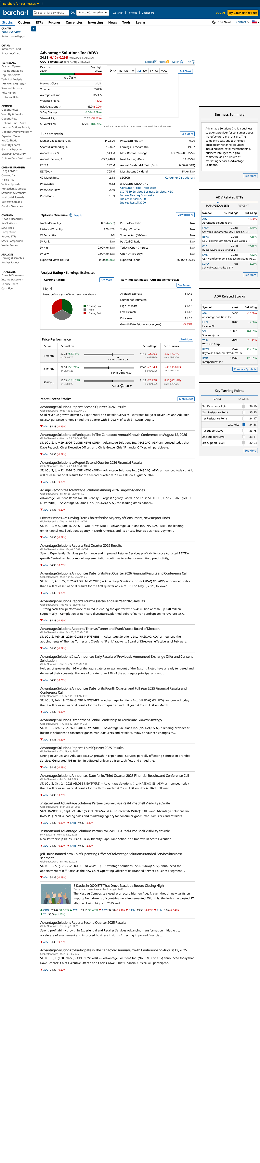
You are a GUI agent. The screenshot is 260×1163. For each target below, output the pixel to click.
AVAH (76, 910)
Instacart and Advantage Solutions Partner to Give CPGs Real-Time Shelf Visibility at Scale (105, 803)
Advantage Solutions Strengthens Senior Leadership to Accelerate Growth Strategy (101, 720)
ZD (45, 914)
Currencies (74, 22)
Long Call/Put (9, 171)
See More (187, 134)
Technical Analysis (11, 79)
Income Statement (12, 279)
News (112, 22)
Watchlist (118, 12)
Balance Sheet (9, 284)
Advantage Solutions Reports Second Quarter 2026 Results (83, 407)
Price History (8, 92)
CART (73, 823)
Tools (126, 22)
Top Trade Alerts (10, 75)
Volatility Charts (10, 145)
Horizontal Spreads (12, 197)
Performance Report (13, 36)
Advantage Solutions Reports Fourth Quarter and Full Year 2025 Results (92, 601)
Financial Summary (12, 275)
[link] (190, 62)
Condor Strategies (12, 206)
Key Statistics (9, 223)
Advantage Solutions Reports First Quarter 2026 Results (81, 545)
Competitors (8, 232)
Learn (140, 22)
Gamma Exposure (11, 149)
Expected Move (10, 136)
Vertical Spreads (10, 184)
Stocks (7, 22)
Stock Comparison (12, 241)
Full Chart (185, 71)
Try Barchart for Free (243, 13)
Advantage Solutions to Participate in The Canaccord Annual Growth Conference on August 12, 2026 (113, 435)
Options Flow (9, 118)
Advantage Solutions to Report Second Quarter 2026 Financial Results (91, 462)
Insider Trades (9, 245)
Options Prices (9, 109)
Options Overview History (16, 132)
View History (185, 215)
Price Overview (11, 32)
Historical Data (9, 97)
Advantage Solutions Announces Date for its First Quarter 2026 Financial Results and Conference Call (113, 573)
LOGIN (220, 13)
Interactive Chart (11, 49)
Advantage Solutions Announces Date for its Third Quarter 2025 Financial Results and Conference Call (114, 776)
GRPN (132, 910)
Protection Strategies (13, 188)
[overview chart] (151, 98)
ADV (45, 426)
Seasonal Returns (11, 88)
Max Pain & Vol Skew (13, 153)
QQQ (46, 910)
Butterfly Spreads (11, 202)
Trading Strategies (12, 70)
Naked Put (7, 179)
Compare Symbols (245, 369)
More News (186, 399)
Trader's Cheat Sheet (13, 84)
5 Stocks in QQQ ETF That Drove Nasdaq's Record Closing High (119, 886)
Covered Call (8, 175)
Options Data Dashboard (16, 158)
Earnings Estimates (12, 258)
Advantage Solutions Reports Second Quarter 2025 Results (83, 922)
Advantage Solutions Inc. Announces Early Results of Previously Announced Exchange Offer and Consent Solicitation (116, 658)
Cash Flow (7, 288)
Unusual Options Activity (15, 127)
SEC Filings (7, 228)
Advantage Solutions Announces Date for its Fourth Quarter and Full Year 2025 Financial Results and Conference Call (113, 690)
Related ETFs (8, 236)
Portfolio (132, 12)
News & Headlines (12, 219)
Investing (95, 22)
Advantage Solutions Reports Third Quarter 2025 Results (81, 748)
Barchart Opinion (11, 66)
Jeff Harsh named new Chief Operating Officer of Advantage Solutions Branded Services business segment (111, 856)
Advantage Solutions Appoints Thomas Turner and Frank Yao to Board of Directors (100, 629)
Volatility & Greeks (12, 114)
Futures (54, 22)
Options (24, 22)
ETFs (39, 22)
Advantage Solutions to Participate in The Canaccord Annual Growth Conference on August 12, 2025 (113, 950)
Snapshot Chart (10, 53)
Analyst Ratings (10, 262)
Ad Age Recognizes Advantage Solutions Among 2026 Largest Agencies (92, 490)
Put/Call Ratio (9, 140)
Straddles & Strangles (13, 193)
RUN (159, 910)
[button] (256, 22)
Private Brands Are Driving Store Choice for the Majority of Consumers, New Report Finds (105, 518)
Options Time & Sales (13, 123)
